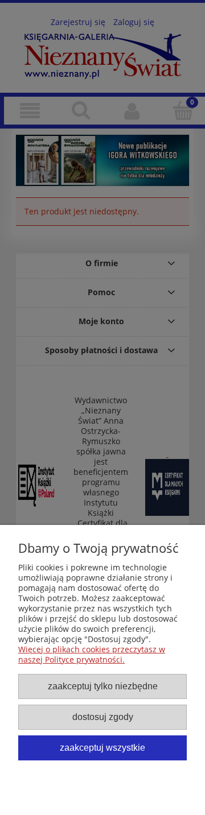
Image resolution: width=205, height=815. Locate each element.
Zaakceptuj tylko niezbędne (103, 686)
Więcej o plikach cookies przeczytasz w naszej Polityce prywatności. (91, 654)
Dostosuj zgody (102, 716)
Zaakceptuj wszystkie (102, 747)
